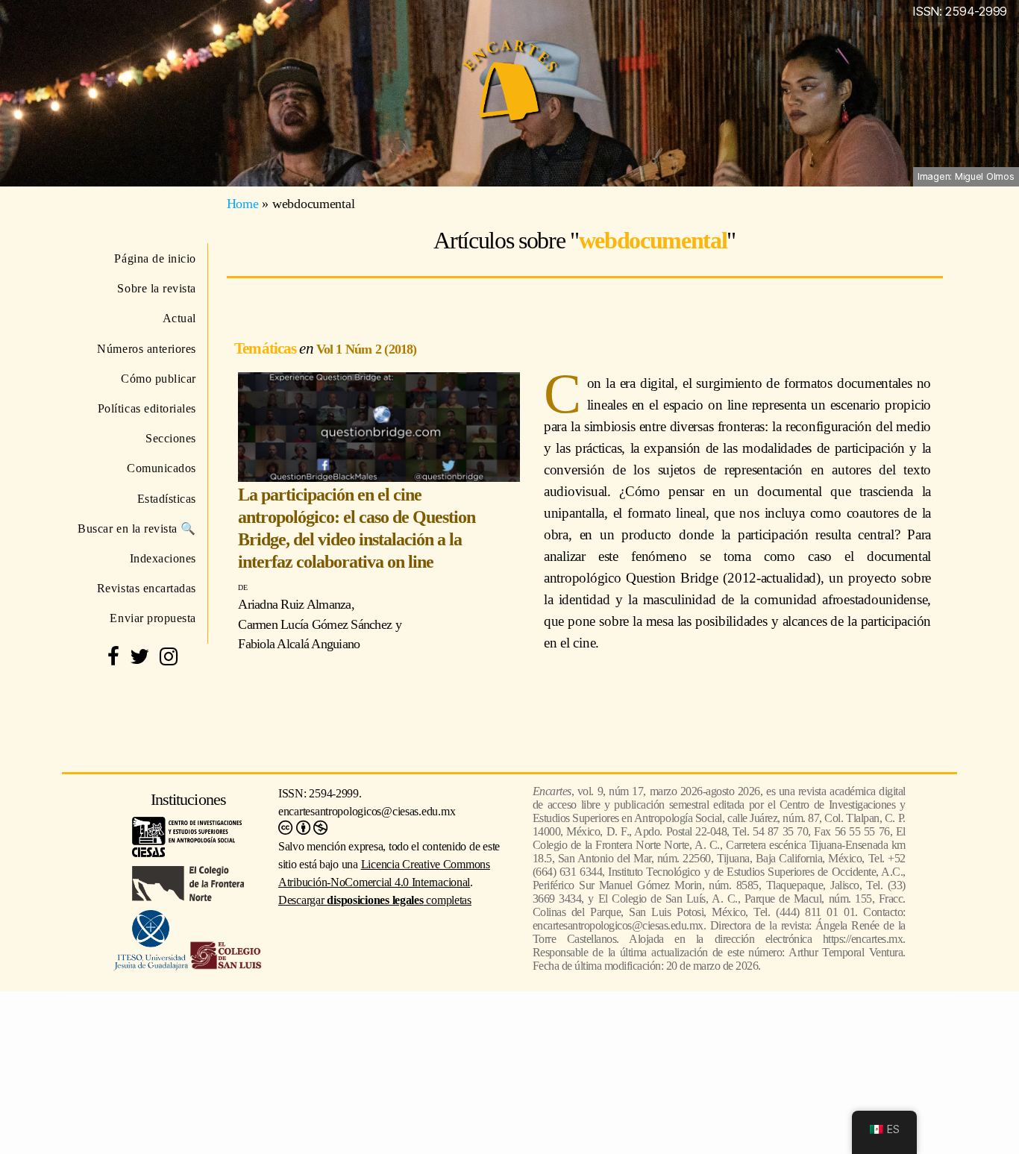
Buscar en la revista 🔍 (137, 528)
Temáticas (266, 348)
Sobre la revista (156, 288)
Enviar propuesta (153, 618)
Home (243, 203)
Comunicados (161, 468)
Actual (179, 318)
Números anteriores (146, 348)
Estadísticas (166, 498)
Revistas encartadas (146, 588)
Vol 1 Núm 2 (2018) (366, 349)
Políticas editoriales (147, 408)
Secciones (170, 438)
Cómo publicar (158, 378)
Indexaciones (163, 558)
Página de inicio (155, 258)
